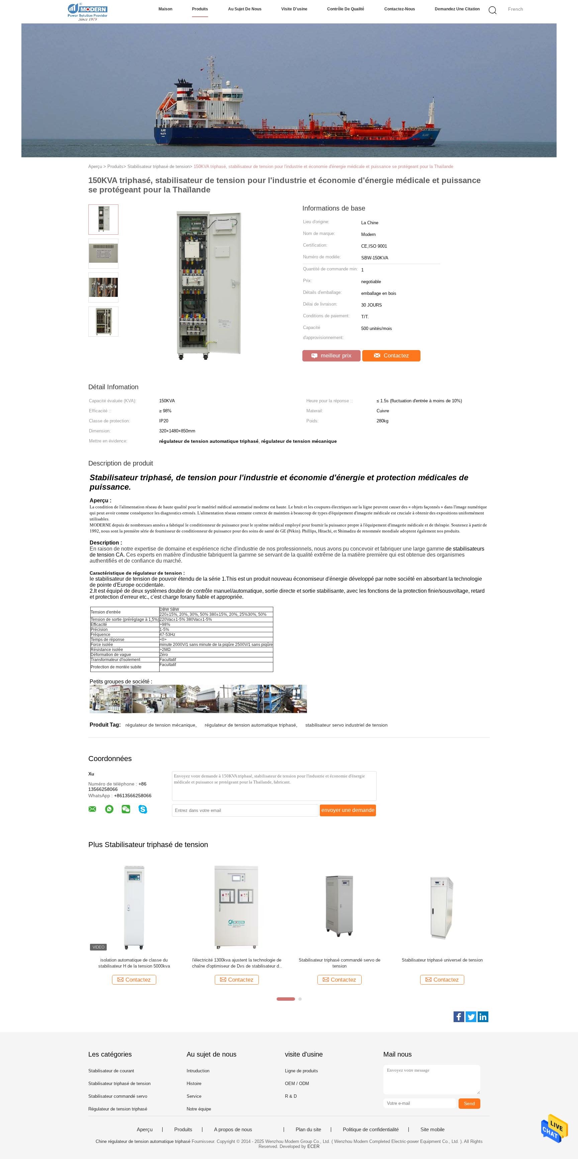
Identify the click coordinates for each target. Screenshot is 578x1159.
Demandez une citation (457, 9)
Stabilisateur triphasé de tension (119, 1083)
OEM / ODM (297, 1083)
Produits (200, 9)
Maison (165, 9)
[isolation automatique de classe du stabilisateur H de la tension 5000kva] (134, 906)
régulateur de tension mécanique (160, 725)
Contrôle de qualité (345, 9)
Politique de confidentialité (371, 1129)
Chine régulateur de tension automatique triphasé (143, 1141)
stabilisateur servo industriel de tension (346, 725)
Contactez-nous (399, 9)
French (515, 9)
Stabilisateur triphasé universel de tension (442, 960)
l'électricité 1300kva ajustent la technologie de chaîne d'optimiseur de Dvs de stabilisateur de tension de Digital (236, 963)
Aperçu (145, 1129)
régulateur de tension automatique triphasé (250, 725)
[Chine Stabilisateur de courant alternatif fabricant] (87, 12)
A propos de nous (233, 1129)
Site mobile (432, 1129)
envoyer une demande (348, 810)
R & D (291, 1096)
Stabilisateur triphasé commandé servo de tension (339, 963)
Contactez (395, 355)
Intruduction (198, 1070)
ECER (313, 1146)
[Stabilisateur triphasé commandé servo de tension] (339, 906)
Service (194, 1096)
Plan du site (308, 1129)
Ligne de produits (301, 1070)
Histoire (194, 1083)
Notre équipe (199, 1108)
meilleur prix (335, 355)
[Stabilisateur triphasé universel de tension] (442, 906)
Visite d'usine (294, 9)
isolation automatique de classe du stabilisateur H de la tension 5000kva (134, 963)
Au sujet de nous (245, 9)
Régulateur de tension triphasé (117, 1108)
